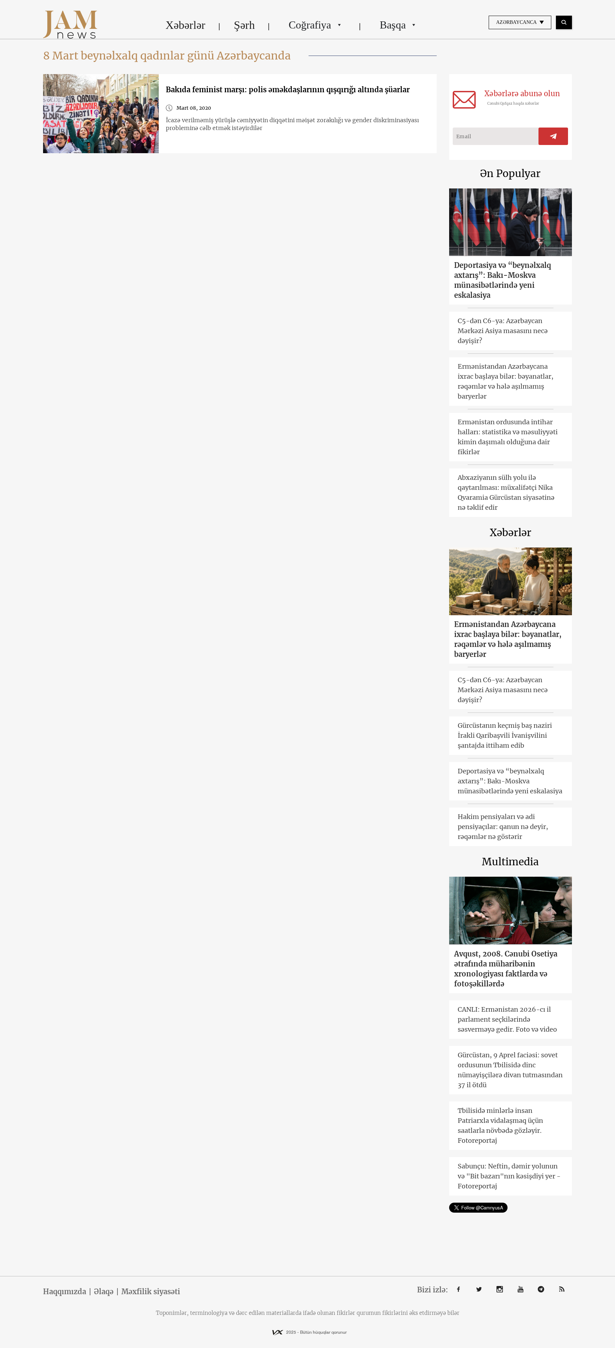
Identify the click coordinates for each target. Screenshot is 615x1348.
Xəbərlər (185, 25)
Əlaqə (104, 1291)
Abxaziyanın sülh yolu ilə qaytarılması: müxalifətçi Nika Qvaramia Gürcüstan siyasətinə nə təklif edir (506, 492)
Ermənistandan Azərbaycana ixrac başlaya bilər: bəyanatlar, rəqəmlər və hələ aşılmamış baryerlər (505, 381)
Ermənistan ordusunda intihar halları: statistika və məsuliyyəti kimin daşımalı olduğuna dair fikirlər (508, 437)
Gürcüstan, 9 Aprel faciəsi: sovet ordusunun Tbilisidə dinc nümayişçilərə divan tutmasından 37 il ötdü (510, 1070)
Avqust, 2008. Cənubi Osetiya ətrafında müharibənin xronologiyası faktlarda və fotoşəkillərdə (505, 968)
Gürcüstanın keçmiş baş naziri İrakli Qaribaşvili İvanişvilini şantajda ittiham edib (505, 735)
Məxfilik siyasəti (150, 1291)
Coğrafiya (310, 25)
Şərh (244, 25)
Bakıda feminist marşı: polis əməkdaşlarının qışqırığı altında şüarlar (288, 89)
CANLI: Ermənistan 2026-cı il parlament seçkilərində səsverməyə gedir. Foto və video (507, 1019)
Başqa (393, 25)
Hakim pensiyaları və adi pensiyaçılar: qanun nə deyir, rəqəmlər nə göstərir (503, 827)
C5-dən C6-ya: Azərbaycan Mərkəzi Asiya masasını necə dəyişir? (503, 331)
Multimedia (510, 861)
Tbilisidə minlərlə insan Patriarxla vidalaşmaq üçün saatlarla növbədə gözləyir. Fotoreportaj (500, 1125)
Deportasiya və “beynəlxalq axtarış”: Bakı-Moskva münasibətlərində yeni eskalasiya (502, 280)
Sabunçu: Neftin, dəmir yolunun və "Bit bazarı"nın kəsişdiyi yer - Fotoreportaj (509, 1176)
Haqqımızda (64, 1291)
